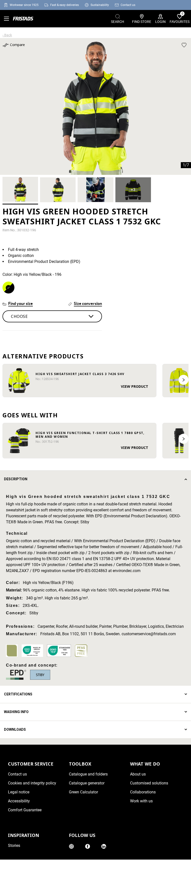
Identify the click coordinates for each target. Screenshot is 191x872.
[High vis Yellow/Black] (8, 287)
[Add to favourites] (184, 45)
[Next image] (184, 380)
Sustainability (100, 5)
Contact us (128, 5)
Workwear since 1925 (24, 5)
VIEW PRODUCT (134, 386)
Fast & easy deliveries (64, 5)
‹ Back (7, 35)
